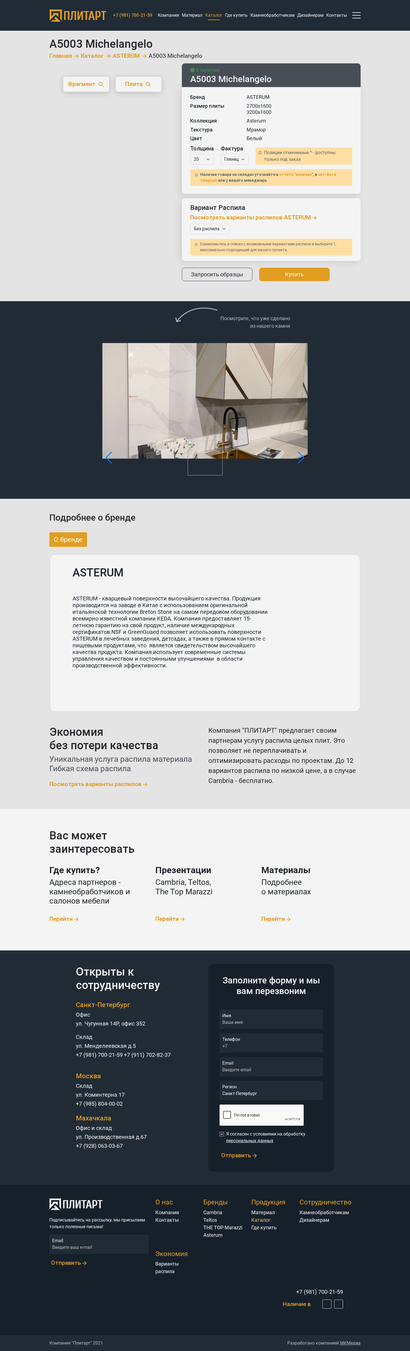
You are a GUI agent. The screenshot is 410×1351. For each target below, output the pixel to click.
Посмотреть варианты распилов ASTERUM (251, 217)
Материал (192, 15)
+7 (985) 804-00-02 (99, 1103)
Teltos (210, 1220)
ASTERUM (126, 56)
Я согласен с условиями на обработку (265, 1137)
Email (227, 1063)
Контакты (336, 15)
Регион (229, 1086)
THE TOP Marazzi (222, 1227)
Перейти (61, 919)
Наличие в (297, 1304)
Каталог (92, 56)
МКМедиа (350, 1343)
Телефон (231, 1039)
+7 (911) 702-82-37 (147, 1054)
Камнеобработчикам (272, 15)
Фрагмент (81, 84)
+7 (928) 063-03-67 (99, 1145)
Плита (134, 84)
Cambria (212, 1212)
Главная (60, 56)
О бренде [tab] (68, 539)
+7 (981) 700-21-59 (99, 1054)
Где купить (236, 15)
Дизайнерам (310, 15)
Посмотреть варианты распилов (96, 784)
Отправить (236, 1155)
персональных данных (249, 1140)
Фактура (232, 148)
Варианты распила (167, 1267)
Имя (226, 1015)
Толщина (202, 148)
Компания (168, 15)
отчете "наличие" (296, 174)
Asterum (213, 1235)
